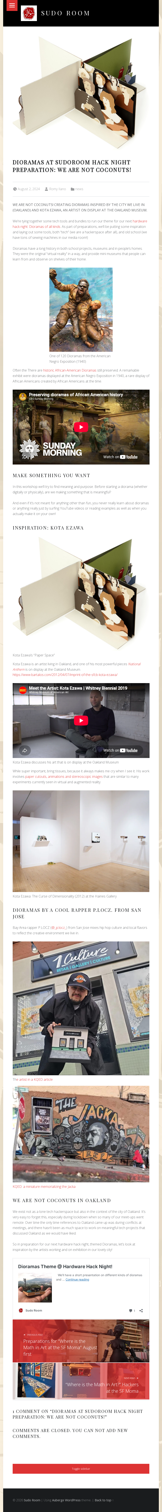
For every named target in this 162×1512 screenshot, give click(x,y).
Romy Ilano (57, 189)
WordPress (73, 1500)
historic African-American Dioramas (69, 370)
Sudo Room (66, 12)
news (79, 189)
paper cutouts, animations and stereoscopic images (64, 776)
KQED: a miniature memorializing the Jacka (44, 1186)
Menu (12, 5)
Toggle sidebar (81, 1469)
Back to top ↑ (104, 1500)
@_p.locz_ (58, 927)
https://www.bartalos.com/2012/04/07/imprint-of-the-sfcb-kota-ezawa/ (65, 674)
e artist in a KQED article (34, 1079)
